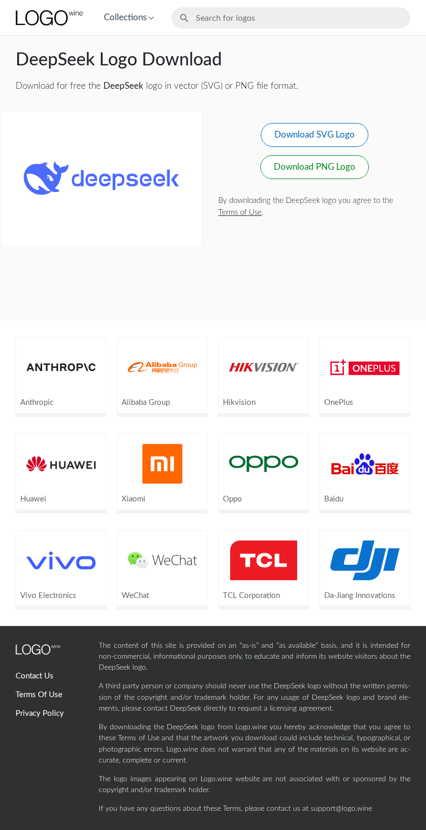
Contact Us (35, 676)
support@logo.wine (341, 808)
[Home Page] (48, 17)
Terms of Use (240, 212)
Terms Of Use (39, 695)
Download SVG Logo (314, 134)
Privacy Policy (40, 713)
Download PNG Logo (314, 166)
